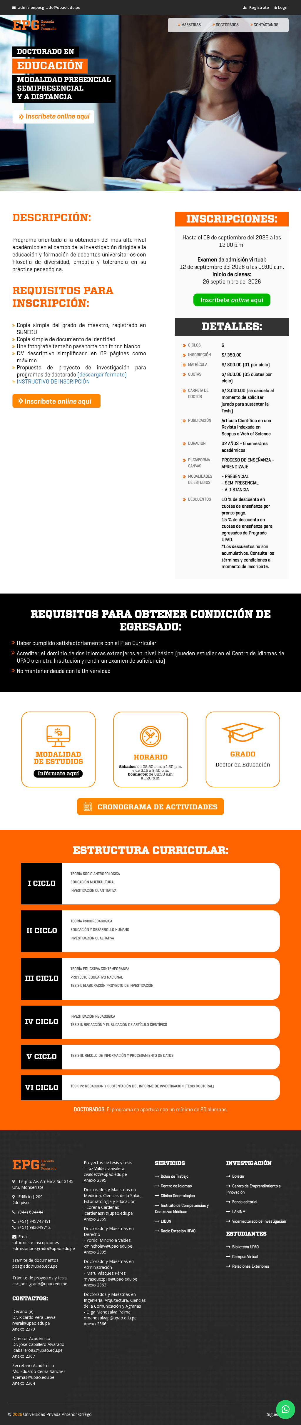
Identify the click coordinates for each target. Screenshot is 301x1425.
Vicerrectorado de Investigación (259, 1221)
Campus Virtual (245, 1256)
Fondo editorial (244, 1201)
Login (283, 7)
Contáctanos (265, 24)
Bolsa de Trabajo (174, 1176)
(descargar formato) (102, 374)
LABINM (238, 1211)
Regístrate (258, 7)
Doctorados (227, 24)
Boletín (238, 1176)
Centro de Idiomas (176, 1186)
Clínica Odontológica (178, 1195)
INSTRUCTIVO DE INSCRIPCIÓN (53, 381)
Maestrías (190, 24)
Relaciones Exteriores (250, 1266)
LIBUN (166, 1221)
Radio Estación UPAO (178, 1231)
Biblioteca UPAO (245, 1246)
